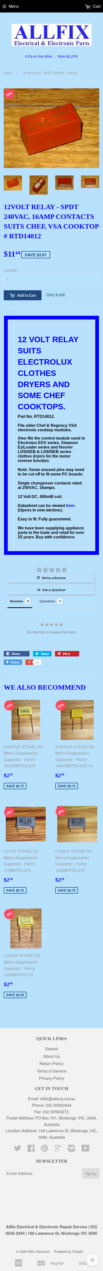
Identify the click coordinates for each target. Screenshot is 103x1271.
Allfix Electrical (39, 1251)
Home (8, 72)
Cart (96, 6)
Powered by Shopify (68, 1251)
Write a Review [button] (54, 578)
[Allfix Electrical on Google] (58, 1149)
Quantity (10, 270)
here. (71, 505)
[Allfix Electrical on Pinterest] (44, 1149)
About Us (51, 1056)
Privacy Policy (51, 1078)
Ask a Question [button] (54, 590)
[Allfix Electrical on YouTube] (86, 1149)
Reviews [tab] (16, 601)
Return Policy (52, 1063)
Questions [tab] (47, 601)
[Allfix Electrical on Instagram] (72, 1149)
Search (51, 1049)
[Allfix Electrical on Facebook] (31, 1149)
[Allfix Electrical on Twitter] (17, 1149)
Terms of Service (51, 1071)
